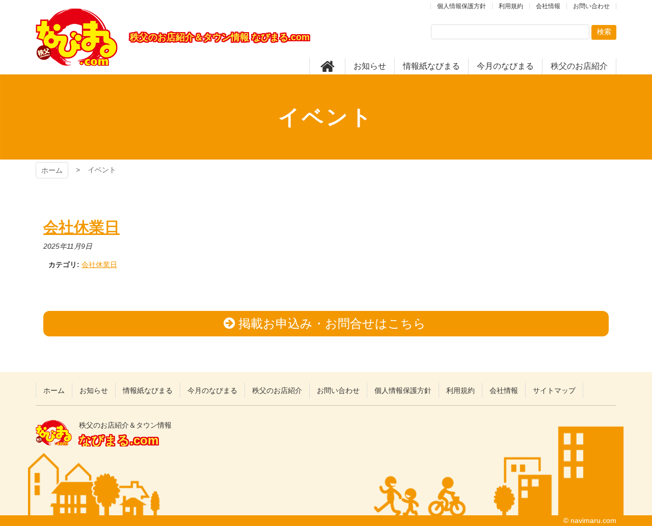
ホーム (52, 170)
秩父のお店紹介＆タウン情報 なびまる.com (77, 37)
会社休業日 (99, 264)
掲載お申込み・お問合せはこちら (332, 323)
